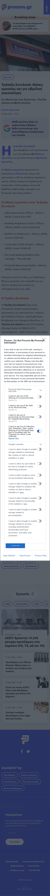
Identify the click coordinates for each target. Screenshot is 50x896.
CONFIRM (15, 545)
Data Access (25, 555)
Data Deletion (9, 555)
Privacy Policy (41, 555)
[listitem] (25, 390)
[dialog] (25, 448)
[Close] (44, 340)
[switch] (39, 396)
